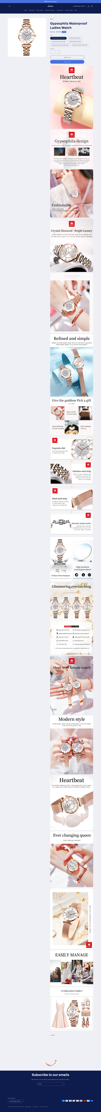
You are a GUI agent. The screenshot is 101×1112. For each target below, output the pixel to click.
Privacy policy (36, 1106)
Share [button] (53, 1035)
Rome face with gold (74, 38)
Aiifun (13, 1106)
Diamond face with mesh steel (60, 45)
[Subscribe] (62, 1084)
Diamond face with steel (58, 41)
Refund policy (28, 1106)
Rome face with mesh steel (79, 45)
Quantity (52, 48)
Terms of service (44, 1106)
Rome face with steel (75, 41)
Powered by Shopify (18, 1106)
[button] (9, 6)
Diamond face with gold (58, 38)
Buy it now (67, 61)
